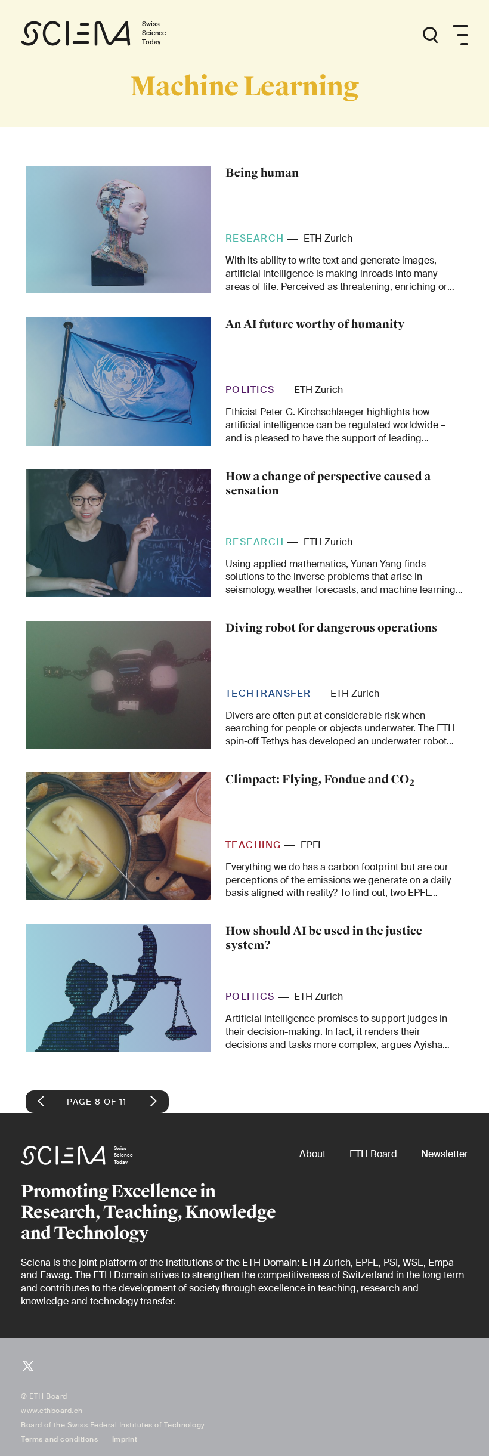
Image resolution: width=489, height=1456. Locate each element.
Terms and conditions (59, 1439)
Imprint (125, 1439)
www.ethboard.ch (52, 1410)
